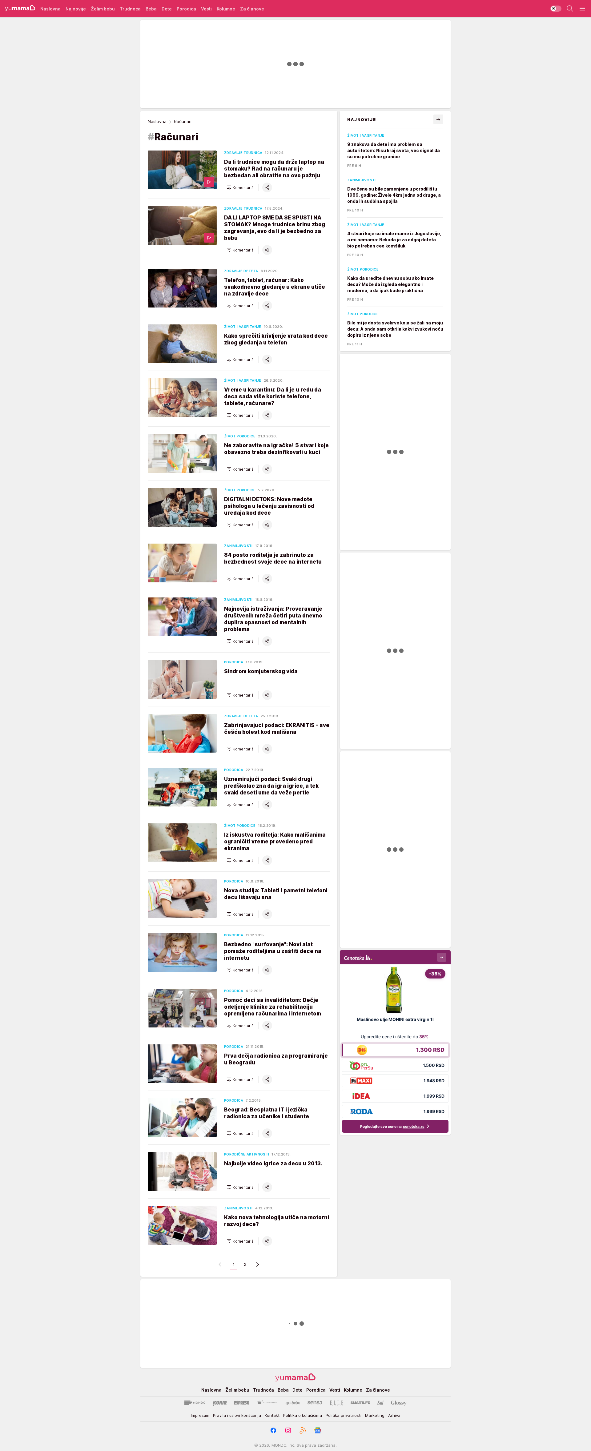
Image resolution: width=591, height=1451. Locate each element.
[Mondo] (194, 1402)
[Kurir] (220, 1402)
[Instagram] (288, 1430)
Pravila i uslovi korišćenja (237, 1415)
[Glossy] (399, 1402)
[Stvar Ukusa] (267, 1402)
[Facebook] (273, 1430)
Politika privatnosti (343, 1415)
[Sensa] (315, 1402)
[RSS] (303, 1430)
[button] (240, 187)
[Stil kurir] (380, 1402)
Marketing (374, 1415)
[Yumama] (20, 8)
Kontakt (272, 1415)
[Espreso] (241, 1402)
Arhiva (394, 1415)
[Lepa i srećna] (292, 1402)
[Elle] (336, 1402)
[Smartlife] (360, 1402)
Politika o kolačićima (302, 1415)
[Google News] (318, 1430)
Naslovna (157, 121)
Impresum (200, 1415)
